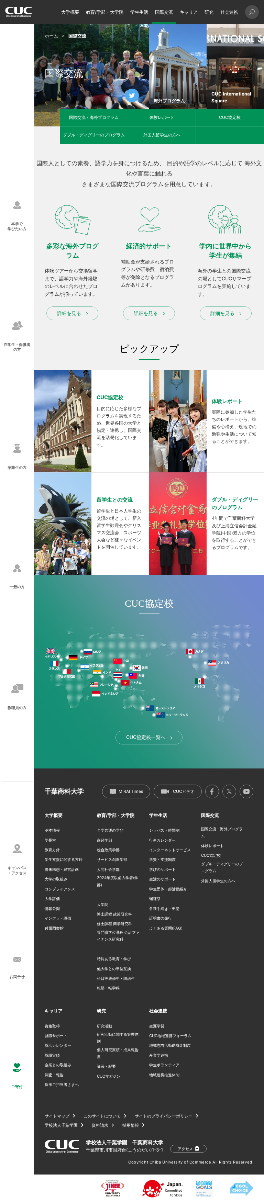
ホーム (51, 35)
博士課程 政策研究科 (114, 914)
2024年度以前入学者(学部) (117, 881)
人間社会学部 (108, 869)
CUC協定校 (230, 117)
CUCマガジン (108, 1076)
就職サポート (56, 1035)
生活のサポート (162, 879)
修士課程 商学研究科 (114, 923)
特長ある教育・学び (114, 958)
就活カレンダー (58, 1045)
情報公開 (52, 908)
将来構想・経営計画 (62, 869)
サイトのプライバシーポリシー (163, 1116)
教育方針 (52, 849)
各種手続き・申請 (164, 908)
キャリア (189, 12)
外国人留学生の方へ (161, 134)
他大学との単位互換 (114, 968)
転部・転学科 (108, 988)
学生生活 (139, 12)
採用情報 (130, 1125)
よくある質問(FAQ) (166, 928)
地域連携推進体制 (164, 1074)
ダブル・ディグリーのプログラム (94, 134)
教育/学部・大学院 (104, 12)
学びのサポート (162, 869)
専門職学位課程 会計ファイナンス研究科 (118, 936)
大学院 (102, 904)
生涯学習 (156, 1026)
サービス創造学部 (112, 859)
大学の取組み (56, 879)
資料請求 (100, 1125)
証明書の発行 (160, 918)
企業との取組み (58, 1065)
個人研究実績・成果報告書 (118, 1053)
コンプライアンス (60, 889)
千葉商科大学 (64, 791)
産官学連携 (158, 1055)
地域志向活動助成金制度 (170, 1045)
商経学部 (104, 840)
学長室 (50, 840)
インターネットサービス (170, 849)
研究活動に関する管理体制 (118, 1038)
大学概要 (70, 12)
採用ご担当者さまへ (62, 1084)
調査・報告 (54, 1074)
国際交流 (164, 12)
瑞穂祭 (155, 898)
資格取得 (52, 1026)
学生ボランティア (164, 1065)
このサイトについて (102, 1116)
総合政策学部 (108, 849)
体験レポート (162, 117)
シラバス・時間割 (164, 830)
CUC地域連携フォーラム (170, 1035)
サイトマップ (57, 1116)
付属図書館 (54, 928)
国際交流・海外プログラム (94, 117)
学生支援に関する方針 (63, 859)
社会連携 (229, 12)
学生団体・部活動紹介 (168, 889)
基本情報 (52, 830)
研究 (209, 12)
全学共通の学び (110, 830)
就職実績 (52, 1055)
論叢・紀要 (106, 1066)
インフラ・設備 (58, 918)
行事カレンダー (162, 840)
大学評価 (52, 898)
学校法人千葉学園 (61, 1125)
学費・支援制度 (162, 859)
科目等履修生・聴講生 (116, 978)
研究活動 (104, 1026)
